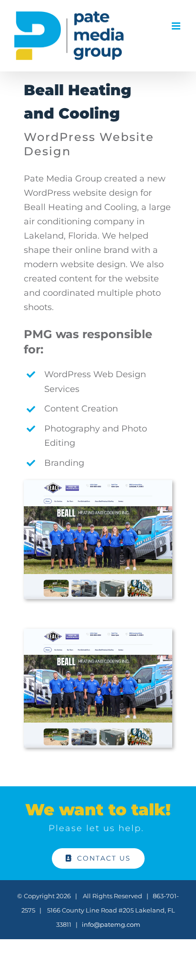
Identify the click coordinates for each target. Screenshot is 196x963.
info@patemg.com (111, 924)
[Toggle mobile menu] (177, 26)
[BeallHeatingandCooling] (98, 484)
